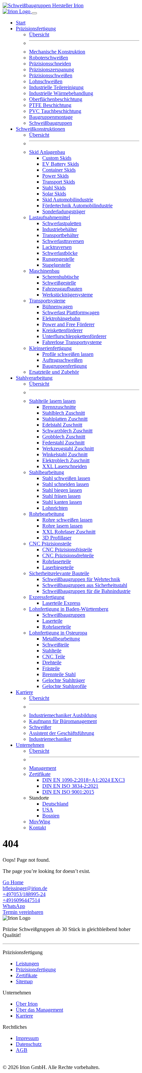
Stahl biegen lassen (62, 490)
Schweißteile (55, 644)
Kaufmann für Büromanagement (63, 721)
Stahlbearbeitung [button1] (46, 472)
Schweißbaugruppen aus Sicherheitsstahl (84, 585)
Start (20, 22)
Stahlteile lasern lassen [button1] (52, 401)
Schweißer (40, 727)
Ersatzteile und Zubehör (54, 372)
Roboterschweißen (48, 57)
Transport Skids (58, 182)
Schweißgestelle (59, 283)
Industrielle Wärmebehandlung (61, 93)
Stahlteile (51, 650)
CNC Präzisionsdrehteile (68, 555)
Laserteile (52, 621)
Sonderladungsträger (63, 211)
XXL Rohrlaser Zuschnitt (68, 532)
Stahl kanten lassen (62, 502)
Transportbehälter (60, 235)
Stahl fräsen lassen (61, 496)
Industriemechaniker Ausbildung (63, 715)
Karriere (24, 1016)
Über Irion (27, 1004)
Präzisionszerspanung (51, 69)
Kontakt (37, 827)
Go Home (13, 882)
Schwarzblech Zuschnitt (67, 430)
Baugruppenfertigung (64, 366)
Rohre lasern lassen (62, 526)
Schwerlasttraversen (63, 241)
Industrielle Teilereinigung (56, 87)
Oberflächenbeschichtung (55, 99)
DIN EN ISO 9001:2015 (68, 792)
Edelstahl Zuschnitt (62, 425)
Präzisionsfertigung (36, 969)
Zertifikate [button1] (40, 774)
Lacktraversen (57, 247)
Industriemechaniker (50, 739)
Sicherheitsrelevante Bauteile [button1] (59, 573)
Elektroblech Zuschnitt (65, 460)
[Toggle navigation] (34, 13)
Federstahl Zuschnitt (63, 442)
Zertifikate (26, 975)
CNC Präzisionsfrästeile (67, 549)
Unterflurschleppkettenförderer (74, 336)
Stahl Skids (54, 187)
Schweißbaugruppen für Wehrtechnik (81, 579)
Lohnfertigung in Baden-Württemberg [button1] (68, 609)
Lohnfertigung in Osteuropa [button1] (58, 633)
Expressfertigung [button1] (46, 597)
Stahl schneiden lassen (65, 484)
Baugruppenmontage (51, 117)
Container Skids (59, 170)
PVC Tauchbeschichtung (55, 111)
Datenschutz (29, 1044)
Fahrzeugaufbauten (62, 289)
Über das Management (39, 1010)
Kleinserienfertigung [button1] (50, 348)
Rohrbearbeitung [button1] (46, 514)
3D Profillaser (56, 537)
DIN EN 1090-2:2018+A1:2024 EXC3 (83, 780)
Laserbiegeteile (58, 567)
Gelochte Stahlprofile (64, 686)
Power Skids (55, 176)
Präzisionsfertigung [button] (36, 28)
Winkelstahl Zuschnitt (65, 454)
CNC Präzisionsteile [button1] (50, 543)
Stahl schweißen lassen (66, 478)
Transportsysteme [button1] (47, 300)
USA (47, 810)
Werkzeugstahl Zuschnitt (68, 448)
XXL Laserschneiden (64, 466)
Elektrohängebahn (61, 318)
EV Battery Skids (60, 164)
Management (42, 768)
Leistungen (27, 963)
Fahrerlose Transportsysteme (72, 342)
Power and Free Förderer (68, 324)
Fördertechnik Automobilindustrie (77, 205)
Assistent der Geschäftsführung (61, 733)
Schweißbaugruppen (50, 123)
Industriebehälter (59, 229)
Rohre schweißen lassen (67, 520)
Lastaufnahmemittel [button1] (49, 217)
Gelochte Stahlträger (63, 680)
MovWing (39, 821)
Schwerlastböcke (60, 253)
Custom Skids (56, 158)
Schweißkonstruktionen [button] (40, 129)
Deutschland (55, 804)
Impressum (27, 1038)
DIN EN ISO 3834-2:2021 (70, 786)
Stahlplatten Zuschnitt (65, 419)
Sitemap (24, 981)
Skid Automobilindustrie (67, 199)
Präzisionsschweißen (50, 75)
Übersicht (39, 34)
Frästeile (51, 668)
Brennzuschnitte (59, 407)
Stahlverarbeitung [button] (34, 378)
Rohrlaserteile (56, 561)
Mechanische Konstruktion (57, 51)
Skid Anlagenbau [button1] (47, 152)
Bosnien (50, 815)
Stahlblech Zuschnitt (63, 413)
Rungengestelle (58, 259)
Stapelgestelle (56, 265)
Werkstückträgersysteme (67, 294)
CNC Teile (53, 656)
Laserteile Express (61, 603)
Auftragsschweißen (62, 360)
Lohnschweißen (45, 81)
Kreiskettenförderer (62, 330)
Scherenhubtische (60, 277)
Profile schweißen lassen (67, 354)
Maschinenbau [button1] (44, 271)
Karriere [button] (24, 692)
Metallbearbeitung (61, 638)
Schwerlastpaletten (61, 223)
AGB (21, 1050)
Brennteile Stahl (59, 674)
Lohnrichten (55, 508)
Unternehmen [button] (30, 745)
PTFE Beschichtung (50, 105)
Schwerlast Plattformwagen (70, 312)
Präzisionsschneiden (50, 63)
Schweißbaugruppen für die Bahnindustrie (86, 591)
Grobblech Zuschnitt (63, 436)
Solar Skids (54, 193)
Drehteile (51, 662)
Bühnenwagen (57, 306)
